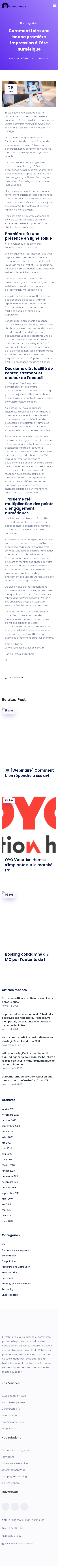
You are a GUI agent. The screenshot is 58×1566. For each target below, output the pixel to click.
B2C (4, 1244)
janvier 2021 (8, 1109)
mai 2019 (6, 1210)
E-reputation (9, 1261)
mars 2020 (7, 1159)
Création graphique (13, 1422)
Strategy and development (16, 1283)
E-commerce (9, 1255)
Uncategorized (29, 23)
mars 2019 (7, 1221)
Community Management (16, 1250)
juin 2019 (6, 1204)
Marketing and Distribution (16, 1266)
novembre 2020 (10, 1114)
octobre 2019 (9, 1187)
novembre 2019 (10, 1182)
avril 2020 (7, 1154)
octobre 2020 (9, 1120)
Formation (7, 1456)
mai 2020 (7, 1148)
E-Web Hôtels (20, 58)
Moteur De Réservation (15, 1463)
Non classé (7, 1278)
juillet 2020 (7, 1137)
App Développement (14, 1402)
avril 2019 (6, 1215)
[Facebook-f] (5, 1506)
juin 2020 (6, 1142)
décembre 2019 (10, 1176)
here (31, 654)
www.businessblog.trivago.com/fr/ (24, 647)
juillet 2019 (7, 1198)
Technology (8, 1289)
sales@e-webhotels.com (18, 1543)
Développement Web (14, 1395)
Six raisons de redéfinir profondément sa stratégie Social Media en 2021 (27, 1039)
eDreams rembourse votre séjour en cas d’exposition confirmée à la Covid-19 (27, 1078)
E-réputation (9, 1428)
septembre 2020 (11, 1126)
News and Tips (9, 1272)
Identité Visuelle (11, 1483)
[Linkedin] (24, 1506)
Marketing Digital (11, 1409)
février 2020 (8, 1165)
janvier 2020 (8, 1170)
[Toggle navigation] (54, 5)
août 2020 (7, 1131)
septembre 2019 (10, 1193)
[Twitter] (15, 1506)
